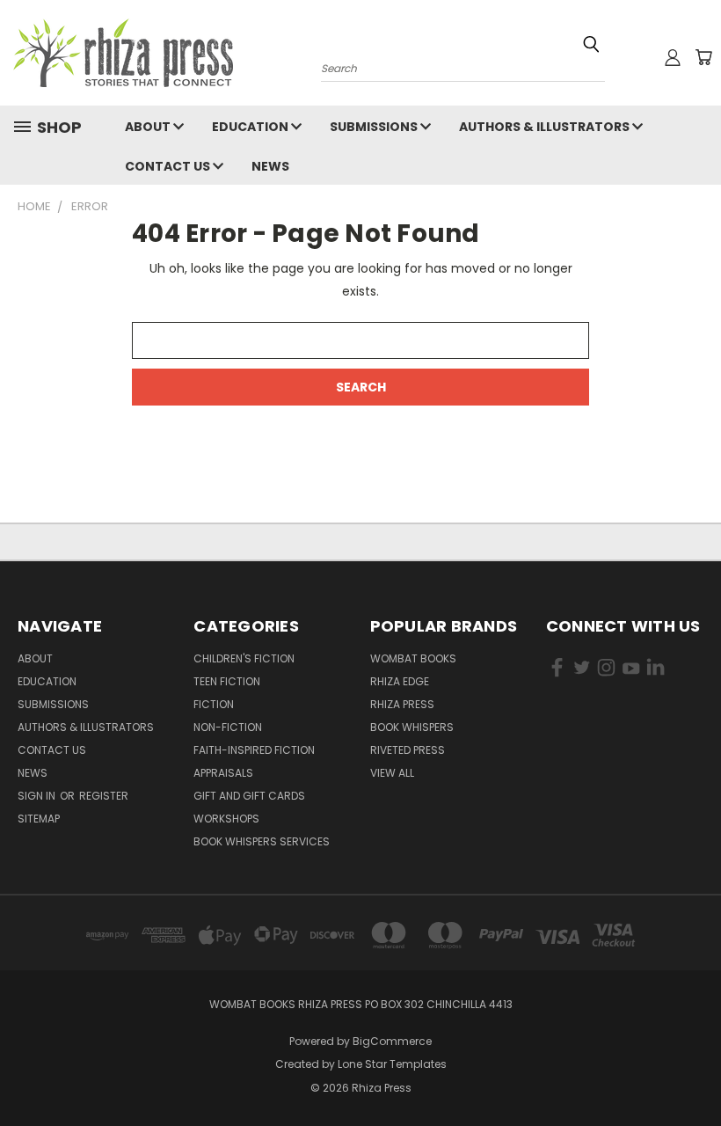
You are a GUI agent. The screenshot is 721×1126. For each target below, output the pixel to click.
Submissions (375, 126)
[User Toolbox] (672, 57)
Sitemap (39, 818)
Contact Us (169, 166)
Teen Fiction (226, 681)
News (270, 166)
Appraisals (223, 772)
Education (251, 126)
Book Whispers (412, 727)
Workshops (226, 818)
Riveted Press (407, 749)
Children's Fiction (244, 658)
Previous (694, 1071)
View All (392, 772)
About (149, 126)
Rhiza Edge (399, 681)
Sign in (38, 795)
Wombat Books (413, 658)
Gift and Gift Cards (249, 795)
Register (103, 795)
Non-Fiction (227, 727)
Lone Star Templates (392, 1064)
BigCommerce (392, 1041)
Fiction (213, 704)
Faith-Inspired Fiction (254, 749)
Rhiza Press (402, 704)
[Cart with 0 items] (703, 57)
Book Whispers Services (261, 841)
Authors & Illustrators (545, 126)
